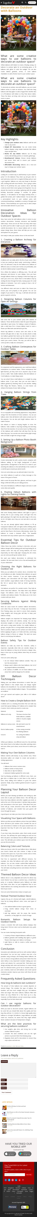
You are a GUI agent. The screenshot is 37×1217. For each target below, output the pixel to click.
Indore (8, 1191)
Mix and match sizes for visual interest (23, 725)
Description (19, 711)
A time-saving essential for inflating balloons (23, 730)
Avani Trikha (20, 1046)
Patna (13, 1191)
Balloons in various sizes (8, 724)
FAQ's (25, 1196)
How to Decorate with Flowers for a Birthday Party (20, 1130)
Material (3, 711)
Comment (4, 1061)
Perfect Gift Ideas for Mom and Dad (16, 1106)
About (7, 1196)
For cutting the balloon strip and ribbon (23, 736)
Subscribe (28, 1174)
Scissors (3, 734)
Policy (30, 1196)
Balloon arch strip (6, 714)
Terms (18, 1198)
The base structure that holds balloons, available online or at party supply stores (23, 717)
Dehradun (19, 1193)
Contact (13, 1196)
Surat (26, 1191)
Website (3, 1088)
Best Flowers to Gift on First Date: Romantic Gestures (21, 1112)
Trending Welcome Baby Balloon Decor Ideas (19, 1124)
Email (3, 1084)
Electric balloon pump (7, 729)
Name (3, 1080)
